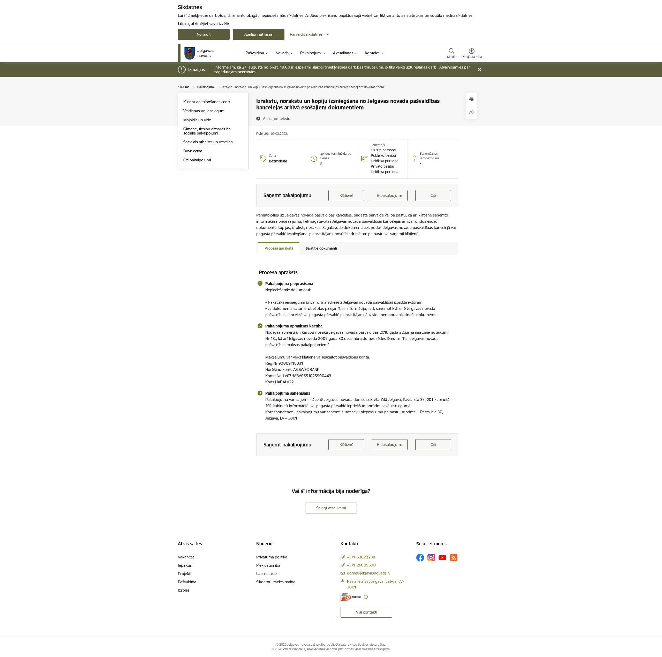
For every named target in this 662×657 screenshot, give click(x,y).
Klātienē (346, 195)
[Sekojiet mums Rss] (453, 557)
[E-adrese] (351, 597)
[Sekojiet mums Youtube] (442, 557)
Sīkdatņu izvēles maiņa (275, 581)
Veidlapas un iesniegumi (204, 110)
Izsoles (184, 590)
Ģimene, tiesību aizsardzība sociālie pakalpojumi (207, 131)
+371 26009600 (361, 565)
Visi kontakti (366, 612)
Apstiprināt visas (258, 34)
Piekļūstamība (268, 565)
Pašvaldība (187, 581)
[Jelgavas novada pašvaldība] (202, 53)
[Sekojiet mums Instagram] (431, 557)
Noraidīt (203, 34)
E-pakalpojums (390, 195)
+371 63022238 (361, 557)
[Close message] (479, 69)
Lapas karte (266, 573)
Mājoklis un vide (197, 119)
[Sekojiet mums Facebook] (420, 558)
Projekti (184, 573)
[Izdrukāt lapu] (471, 99)
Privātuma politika (271, 557)
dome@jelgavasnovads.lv (368, 573)
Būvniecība (192, 150)
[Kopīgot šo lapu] (471, 112)
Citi (433, 195)
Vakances (186, 557)
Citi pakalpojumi (197, 160)
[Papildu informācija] (366, 597)
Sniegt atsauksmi (331, 507)
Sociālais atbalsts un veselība (208, 141)
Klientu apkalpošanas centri (207, 101)
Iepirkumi (186, 565)
